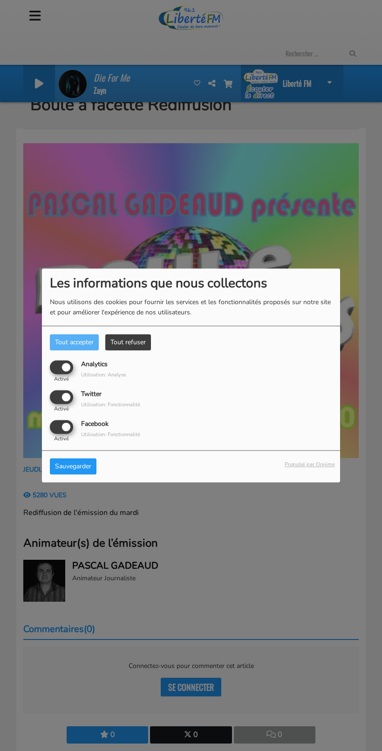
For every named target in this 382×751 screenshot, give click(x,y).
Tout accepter (74, 342)
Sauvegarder (73, 466)
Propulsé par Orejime (310, 464)
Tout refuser (128, 342)
